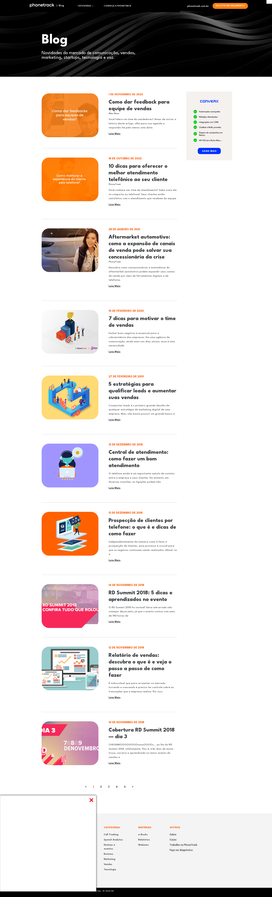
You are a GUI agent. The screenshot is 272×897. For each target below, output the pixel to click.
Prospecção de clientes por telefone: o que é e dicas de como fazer (142, 527)
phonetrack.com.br (198, 6)
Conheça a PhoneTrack (117, 6)
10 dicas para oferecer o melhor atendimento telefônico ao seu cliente (138, 173)
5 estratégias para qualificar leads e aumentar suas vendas (142, 391)
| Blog (59, 5)
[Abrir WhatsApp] (262, 887)
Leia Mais (114, 134)
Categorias (84, 6)
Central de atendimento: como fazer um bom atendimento (138, 459)
